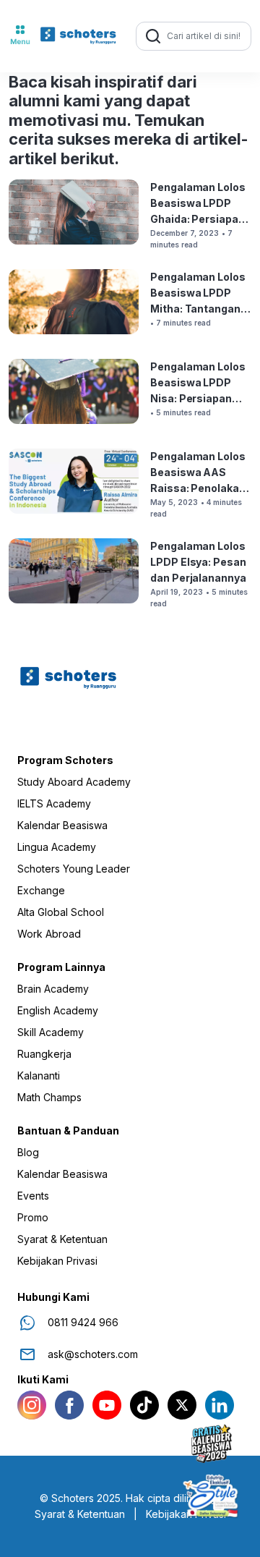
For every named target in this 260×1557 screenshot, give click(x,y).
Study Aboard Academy (74, 782)
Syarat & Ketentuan (62, 1239)
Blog (28, 1152)
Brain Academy (53, 989)
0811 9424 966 (83, 1323)
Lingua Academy (56, 847)
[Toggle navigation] (20, 36)
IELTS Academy (54, 804)
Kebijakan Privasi (57, 1261)
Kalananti (38, 1076)
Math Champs (49, 1098)
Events (33, 1196)
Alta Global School (60, 912)
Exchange (41, 891)
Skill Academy (50, 1032)
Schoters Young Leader (73, 869)
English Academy (57, 1011)
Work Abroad (49, 934)
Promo (32, 1218)
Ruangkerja (44, 1054)
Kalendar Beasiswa (62, 825)
